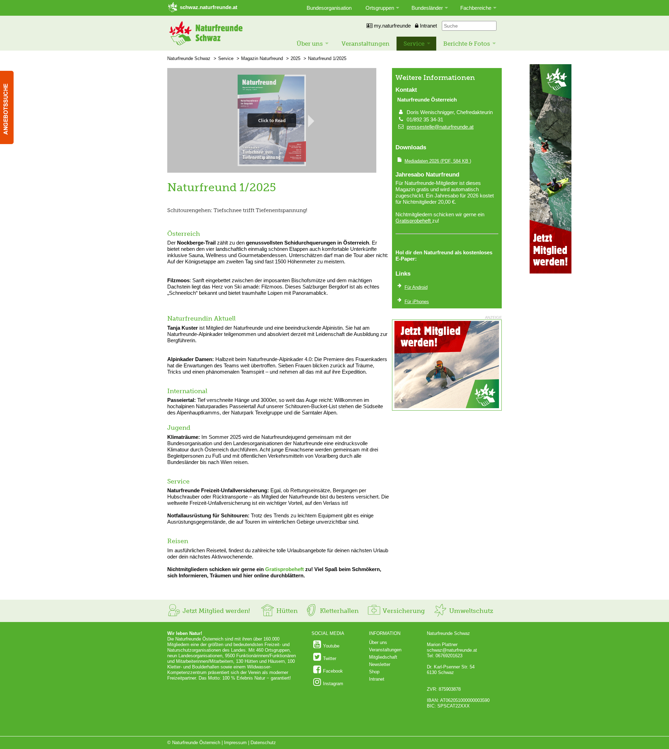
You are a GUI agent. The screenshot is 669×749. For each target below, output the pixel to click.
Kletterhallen (338, 611)
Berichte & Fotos (466, 43)
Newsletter (379, 664)
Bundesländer (427, 8)
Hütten (286, 611)
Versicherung (403, 611)
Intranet (427, 26)
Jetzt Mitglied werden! (215, 611)
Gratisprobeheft (284, 569)
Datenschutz (263, 742)
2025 (295, 58)
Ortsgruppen (380, 8)
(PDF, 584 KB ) (438, 161)
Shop (374, 671)
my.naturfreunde (391, 26)
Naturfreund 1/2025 (327, 58)
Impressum (235, 742)
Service (413, 43)
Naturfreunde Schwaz (188, 58)
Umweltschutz (470, 611)
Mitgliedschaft (383, 657)
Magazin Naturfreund (262, 58)
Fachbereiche (475, 8)
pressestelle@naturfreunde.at (440, 127)
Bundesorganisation (329, 8)
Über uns (310, 43)
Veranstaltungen (365, 43)
